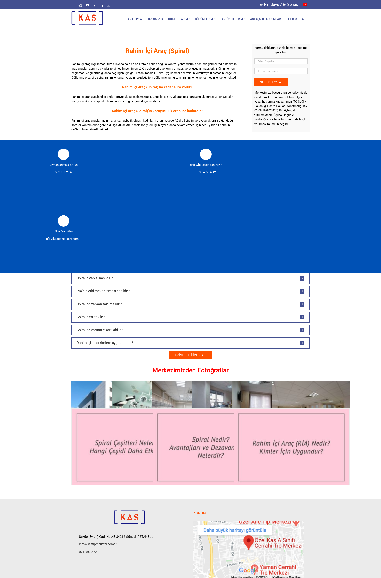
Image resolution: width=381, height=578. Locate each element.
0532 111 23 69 (63, 172)
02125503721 (89, 552)
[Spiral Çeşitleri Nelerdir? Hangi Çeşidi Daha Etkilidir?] (130, 447)
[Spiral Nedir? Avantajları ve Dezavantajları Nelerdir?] (210, 447)
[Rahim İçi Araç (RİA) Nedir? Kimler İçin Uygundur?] (291, 447)
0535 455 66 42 (206, 172)
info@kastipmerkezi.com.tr (63, 239)
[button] (303, 19)
